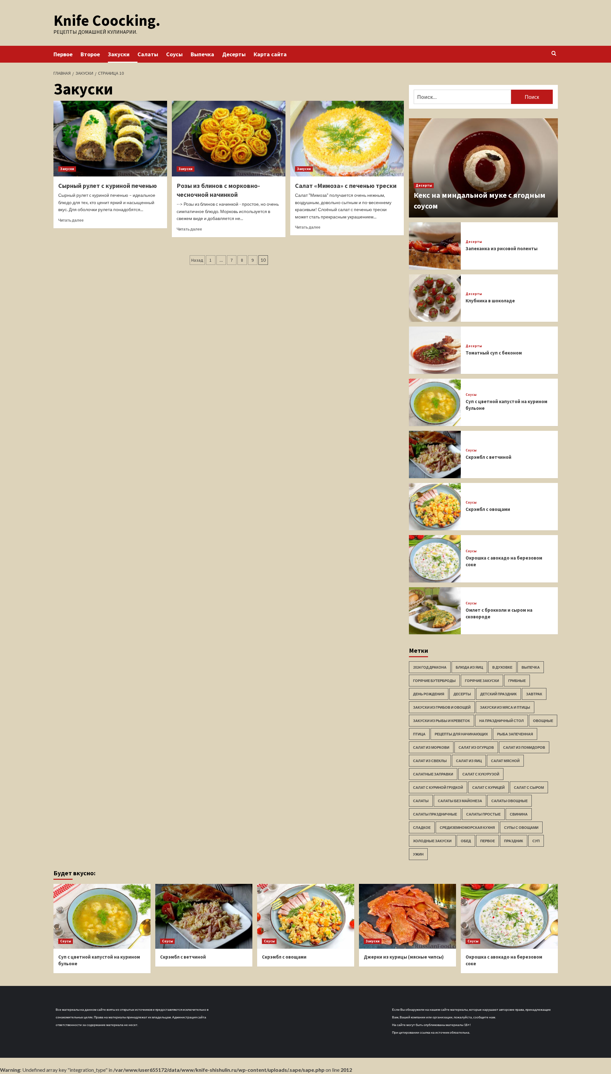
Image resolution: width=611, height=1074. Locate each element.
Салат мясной (505, 761)
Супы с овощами (521, 827)
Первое (63, 54)
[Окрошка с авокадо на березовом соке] (435, 558)
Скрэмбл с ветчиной (488, 457)
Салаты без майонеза (460, 801)
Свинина (519, 814)
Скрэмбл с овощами (488, 509)
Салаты (147, 54)
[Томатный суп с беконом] (435, 350)
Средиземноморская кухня (467, 827)
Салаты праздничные (435, 814)
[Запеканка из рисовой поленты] (435, 246)
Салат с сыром (529, 787)
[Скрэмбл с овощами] (435, 506)
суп (536, 841)
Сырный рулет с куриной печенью (107, 185)
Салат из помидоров (524, 747)
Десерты (234, 54)
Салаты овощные (509, 801)
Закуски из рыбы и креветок (441, 721)
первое (487, 841)
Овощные (543, 721)
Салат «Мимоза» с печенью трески (346, 185)
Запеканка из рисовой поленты (501, 248)
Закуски (119, 54)
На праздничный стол (501, 721)
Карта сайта (270, 54)
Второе (90, 54)
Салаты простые (483, 814)
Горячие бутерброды (434, 680)
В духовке (502, 667)
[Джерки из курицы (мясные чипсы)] (407, 916)
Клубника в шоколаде (490, 301)
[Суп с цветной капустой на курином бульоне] (435, 402)
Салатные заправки (433, 774)
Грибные (517, 680)
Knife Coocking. (106, 20)
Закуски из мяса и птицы (505, 707)
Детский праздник (498, 694)
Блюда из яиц (469, 667)
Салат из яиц (469, 761)
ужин (418, 854)
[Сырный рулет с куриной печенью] (110, 138)
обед (466, 841)
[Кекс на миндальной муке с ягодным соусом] (483, 167)
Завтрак (534, 694)
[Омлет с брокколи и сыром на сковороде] (435, 611)
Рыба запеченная (515, 734)
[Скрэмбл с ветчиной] (435, 454)
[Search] (554, 53)
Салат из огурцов (476, 747)
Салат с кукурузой (480, 774)
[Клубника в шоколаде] (435, 298)
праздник (513, 841)
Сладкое (422, 827)
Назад (197, 260)
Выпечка (202, 54)
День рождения (428, 694)
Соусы (174, 54)
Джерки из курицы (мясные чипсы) (404, 957)
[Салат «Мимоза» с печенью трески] (347, 138)
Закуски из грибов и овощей (442, 707)
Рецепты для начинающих (461, 734)
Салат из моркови (431, 747)
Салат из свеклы (430, 761)
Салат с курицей (488, 787)
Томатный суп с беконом (494, 353)
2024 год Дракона (429, 667)
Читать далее (71, 220)
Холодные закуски (432, 841)
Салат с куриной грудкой (438, 787)
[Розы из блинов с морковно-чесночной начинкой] (228, 138)
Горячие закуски (482, 680)
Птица (419, 734)
